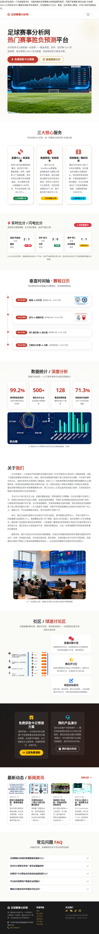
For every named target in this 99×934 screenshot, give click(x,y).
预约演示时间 (69, 748)
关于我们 (39, 922)
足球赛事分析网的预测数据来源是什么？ (27, 858)
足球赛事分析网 (19, 14)
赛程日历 (39, 919)
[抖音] (75, 911)
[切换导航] (88, 14)
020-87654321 (15, 928)
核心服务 (39, 913)
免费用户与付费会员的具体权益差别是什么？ (29, 873)
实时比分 (39, 916)
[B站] (80, 911)
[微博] (66, 911)
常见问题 (39, 924)
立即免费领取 (33, 752)
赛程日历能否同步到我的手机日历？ (25, 889)
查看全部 (85, 777)
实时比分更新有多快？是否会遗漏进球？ (27, 866)
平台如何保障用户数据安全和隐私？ (25, 881)
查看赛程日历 (53, 59)
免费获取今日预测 (24, 59)
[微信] (71, 911)
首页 (38, 911)
